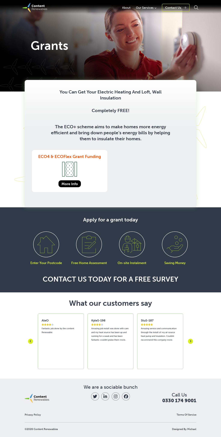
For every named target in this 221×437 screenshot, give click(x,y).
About (126, 7)
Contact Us (173, 7)
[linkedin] (105, 396)
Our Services (144, 7)
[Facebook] (126, 396)
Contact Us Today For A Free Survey (110, 279)
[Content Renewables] (34, 7)
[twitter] (95, 396)
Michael (191, 429)
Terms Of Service (186, 414)
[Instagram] (116, 396)
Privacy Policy (33, 414)
